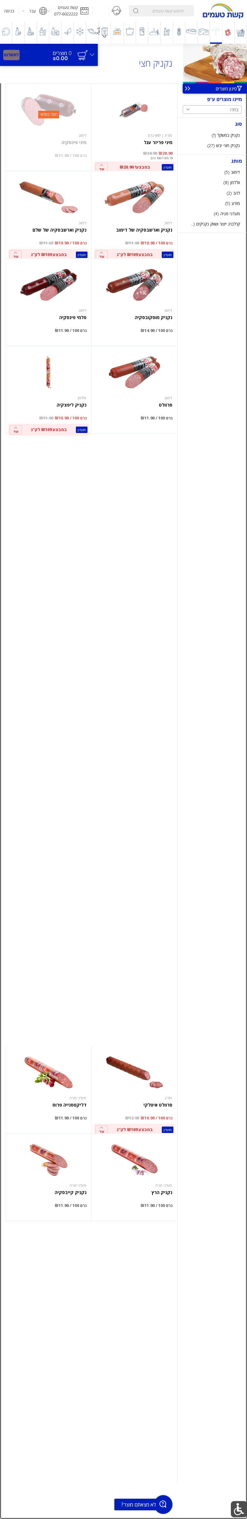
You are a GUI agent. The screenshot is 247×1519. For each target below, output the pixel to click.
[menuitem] (241, 33)
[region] (49, 52)
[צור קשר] (116, 11)
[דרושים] (101, 11)
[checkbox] (212, 135)
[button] (72, 11)
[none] (134, 127)
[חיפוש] (135, 10)
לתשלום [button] (11, 54)
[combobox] (161, 10)
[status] (62, 53)
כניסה (9, 11)
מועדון (167, 167)
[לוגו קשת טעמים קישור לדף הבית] (223, 11)
